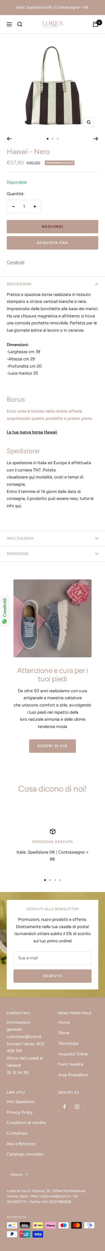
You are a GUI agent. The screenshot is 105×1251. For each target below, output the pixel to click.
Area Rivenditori (73, 1074)
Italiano (16, 1174)
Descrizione (19, 284)
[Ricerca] (19, 24)
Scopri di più (52, 746)
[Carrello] (95, 24)
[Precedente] (9, 139)
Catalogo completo (25, 1154)
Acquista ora (52, 243)
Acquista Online (73, 1053)
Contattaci (17, 1133)
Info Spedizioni (20, 1101)
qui (31, 477)
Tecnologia (68, 1043)
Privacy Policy (20, 1112)
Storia (63, 1032)
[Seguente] (96, 139)
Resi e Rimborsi (21, 1143)
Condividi (15, 262)
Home (64, 1022)
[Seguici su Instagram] (77, 1107)
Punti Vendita (70, 1064)
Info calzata (20, 538)
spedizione (18, 554)
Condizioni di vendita (26, 1122)
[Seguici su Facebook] (64, 1107)
